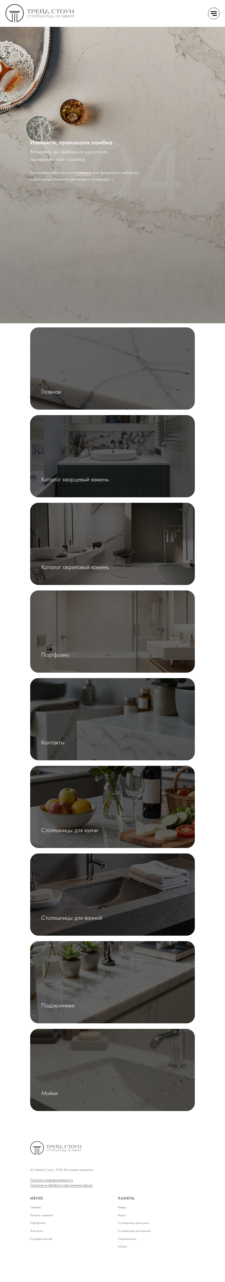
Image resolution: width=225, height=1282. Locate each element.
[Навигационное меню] (214, 13)
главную (83, 651)
